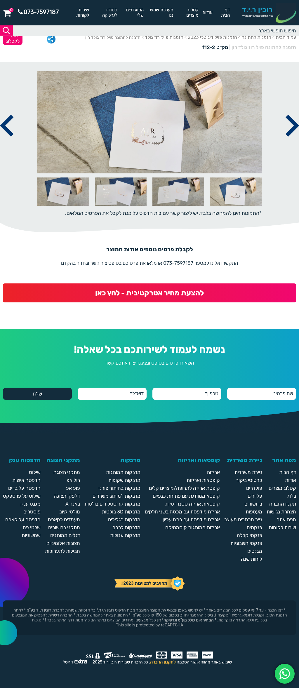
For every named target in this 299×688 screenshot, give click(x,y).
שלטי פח (32, 527)
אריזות (213, 472)
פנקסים (254, 527)
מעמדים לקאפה (64, 519)
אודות (207, 12)
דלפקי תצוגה (67, 496)
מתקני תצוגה (66, 472)
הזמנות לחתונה (256, 37)
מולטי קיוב (69, 512)
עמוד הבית (286, 37)
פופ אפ (73, 488)
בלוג (291, 496)
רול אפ (73, 480)
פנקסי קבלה (249, 535)
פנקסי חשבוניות (246, 543)
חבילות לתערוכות (62, 551)
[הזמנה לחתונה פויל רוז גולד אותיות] (6, 143)
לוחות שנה (251, 559)
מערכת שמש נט (161, 12)
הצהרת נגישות (281, 512)
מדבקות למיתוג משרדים (116, 496)
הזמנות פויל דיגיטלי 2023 (212, 37)
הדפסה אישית (26, 480)
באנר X (72, 504)
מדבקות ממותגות (123, 472)
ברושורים (253, 504)
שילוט (35, 472)
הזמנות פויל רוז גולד (164, 37)
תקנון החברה (282, 504)
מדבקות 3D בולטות (121, 512)
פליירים (255, 496)
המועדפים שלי (135, 12)
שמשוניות (31, 535)
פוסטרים (32, 512)
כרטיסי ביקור (249, 480)
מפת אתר (286, 519)
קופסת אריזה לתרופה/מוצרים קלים (184, 488)
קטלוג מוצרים (192, 12)
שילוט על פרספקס (22, 496)
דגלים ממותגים (65, 535)
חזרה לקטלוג (13, 38)
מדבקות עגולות (125, 535)
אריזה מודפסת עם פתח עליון (191, 519)
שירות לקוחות (82, 12)
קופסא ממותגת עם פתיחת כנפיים (186, 496)
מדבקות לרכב (126, 527)
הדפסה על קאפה (23, 519)
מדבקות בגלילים (124, 519)
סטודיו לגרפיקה (109, 12)
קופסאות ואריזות (203, 480)
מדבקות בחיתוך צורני (119, 488)
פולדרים (254, 488)
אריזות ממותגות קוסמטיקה (192, 527)
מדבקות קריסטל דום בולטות (112, 504)
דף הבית (225, 12)
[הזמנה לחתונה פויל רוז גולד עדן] (292, 143)
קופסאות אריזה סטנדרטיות (192, 504)
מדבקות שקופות (124, 480)
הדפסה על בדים (24, 488)
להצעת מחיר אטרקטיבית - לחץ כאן (149, 293)
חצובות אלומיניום (63, 543)
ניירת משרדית (248, 472)
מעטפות (254, 512)
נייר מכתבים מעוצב (243, 519)
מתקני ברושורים (64, 527)
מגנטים (254, 551)
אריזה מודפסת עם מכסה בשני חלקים (182, 512)
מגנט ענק (30, 504)
